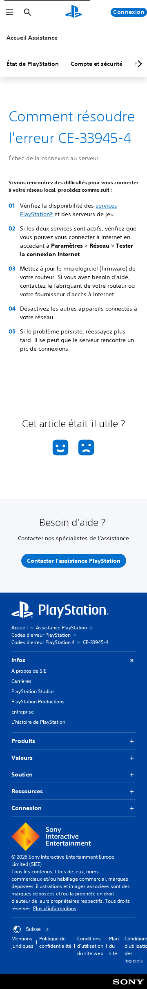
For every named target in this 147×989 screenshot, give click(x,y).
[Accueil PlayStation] (73, 12)
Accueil (19, 627)
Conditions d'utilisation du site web (90, 946)
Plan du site (114, 946)
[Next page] (138, 64)
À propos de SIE (28, 670)
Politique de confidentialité (55, 942)
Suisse (33, 929)
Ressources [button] (27, 791)
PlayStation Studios (33, 691)
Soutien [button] (22, 774)
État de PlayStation (33, 63)
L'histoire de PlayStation (38, 721)
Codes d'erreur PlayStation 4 (43, 642)
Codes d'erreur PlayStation (41, 634)
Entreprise (22, 711)
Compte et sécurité (96, 63)
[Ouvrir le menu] (9, 12)
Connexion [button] (26, 808)
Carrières (21, 681)
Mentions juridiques (22, 942)
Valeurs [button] (22, 757)
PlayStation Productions (38, 701)
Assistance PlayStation (61, 627)
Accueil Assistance (32, 37)
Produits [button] (23, 741)
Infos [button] (18, 660)
